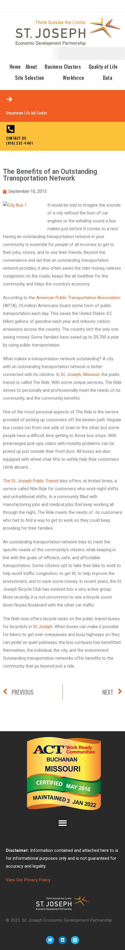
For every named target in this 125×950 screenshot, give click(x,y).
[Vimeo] (75, 940)
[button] (62, 823)
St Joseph (43, 626)
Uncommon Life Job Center (26, 113)
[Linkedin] (62, 940)
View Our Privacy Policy (28, 880)
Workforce (73, 77)
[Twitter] (50, 940)
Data (107, 77)
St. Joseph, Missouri (80, 374)
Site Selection (29, 77)
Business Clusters (63, 66)
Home (15, 66)
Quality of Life (103, 66)
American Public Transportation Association (78, 297)
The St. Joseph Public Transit (30, 480)
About (31, 66)
